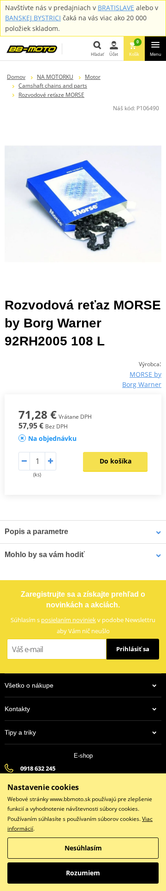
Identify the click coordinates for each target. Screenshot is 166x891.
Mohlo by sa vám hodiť (45, 554)
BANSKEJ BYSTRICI (33, 17)
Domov (16, 77)
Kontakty (17, 709)
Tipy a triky (20, 732)
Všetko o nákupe (29, 685)
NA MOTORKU (55, 77)
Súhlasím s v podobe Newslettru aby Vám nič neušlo (83, 625)
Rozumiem (83, 872)
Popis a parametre (36, 531)
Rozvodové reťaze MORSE (51, 95)
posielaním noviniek (68, 620)
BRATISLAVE (116, 7)
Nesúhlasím (83, 847)
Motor (93, 77)
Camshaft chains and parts (52, 85)
